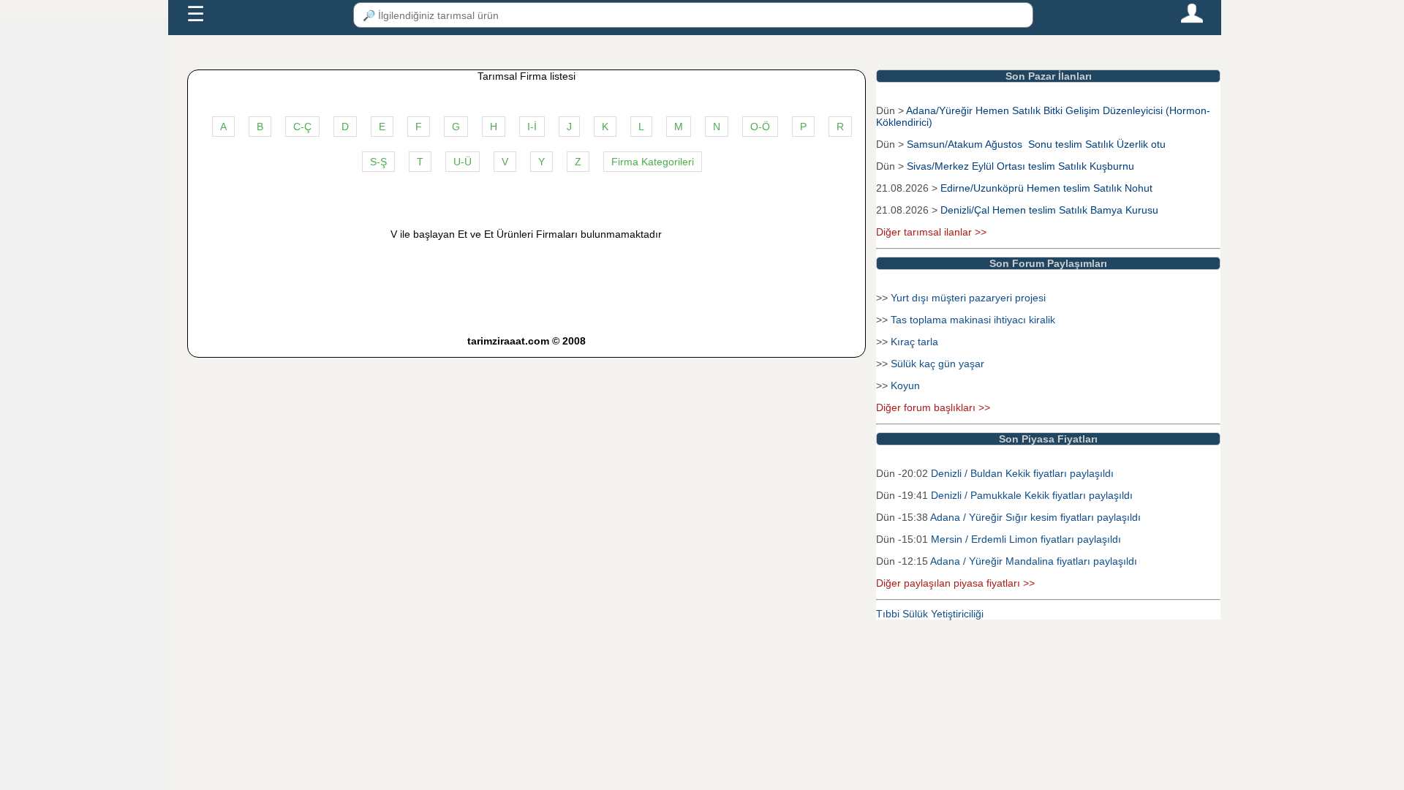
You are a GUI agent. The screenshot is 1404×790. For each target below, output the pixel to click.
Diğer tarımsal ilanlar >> (931, 232)
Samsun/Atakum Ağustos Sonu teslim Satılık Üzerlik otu (1036, 144)
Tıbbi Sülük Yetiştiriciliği (930, 614)
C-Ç (302, 126)
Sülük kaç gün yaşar (937, 363)
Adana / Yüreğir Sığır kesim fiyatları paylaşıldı (1035, 517)
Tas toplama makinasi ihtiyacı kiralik (973, 320)
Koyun (905, 385)
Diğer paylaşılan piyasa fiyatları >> (955, 583)
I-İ (532, 126)
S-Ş (378, 162)
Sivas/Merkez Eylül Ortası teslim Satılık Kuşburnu (1020, 166)
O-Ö (760, 126)
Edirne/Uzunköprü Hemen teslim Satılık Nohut (1046, 188)
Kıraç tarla (914, 341)
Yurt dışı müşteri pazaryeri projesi (968, 298)
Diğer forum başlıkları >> (933, 407)
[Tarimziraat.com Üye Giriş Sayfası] (1192, 19)
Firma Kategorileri (652, 162)
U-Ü (462, 162)
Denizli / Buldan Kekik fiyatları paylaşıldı (1022, 473)
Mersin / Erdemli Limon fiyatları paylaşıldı (1026, 539)
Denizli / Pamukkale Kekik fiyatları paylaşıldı (1032, 495)
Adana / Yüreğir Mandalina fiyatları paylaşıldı (1033, 561)
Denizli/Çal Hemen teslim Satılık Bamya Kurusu (1049, 210)
